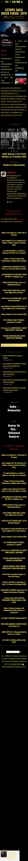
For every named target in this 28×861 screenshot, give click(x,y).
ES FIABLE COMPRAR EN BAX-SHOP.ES (14, 618)
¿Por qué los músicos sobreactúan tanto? (14, 641)
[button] (25, 345)
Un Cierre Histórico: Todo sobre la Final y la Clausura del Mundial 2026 (14, 583)
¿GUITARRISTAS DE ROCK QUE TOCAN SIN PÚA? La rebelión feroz (14, 275)
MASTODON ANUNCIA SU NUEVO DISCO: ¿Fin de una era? (14, 625)
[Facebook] (7, 202)
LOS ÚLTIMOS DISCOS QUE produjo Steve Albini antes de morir (14, 291)
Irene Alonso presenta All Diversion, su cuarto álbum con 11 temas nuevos (14, 307)
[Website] (11, 202)
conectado (21, 219)
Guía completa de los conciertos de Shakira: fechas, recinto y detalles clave (14, 242)
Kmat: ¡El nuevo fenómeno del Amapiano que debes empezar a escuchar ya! (14, 610)
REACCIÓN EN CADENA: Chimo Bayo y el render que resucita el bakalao (14, 591)
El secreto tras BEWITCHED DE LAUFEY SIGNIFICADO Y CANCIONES (14, 329)
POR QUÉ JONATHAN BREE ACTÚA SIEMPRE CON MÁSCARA (14, 337)
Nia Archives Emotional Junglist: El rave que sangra (14, 575)
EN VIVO (4, 18)
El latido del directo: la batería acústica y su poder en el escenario (14, 251)
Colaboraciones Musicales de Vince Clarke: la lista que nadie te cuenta (14, 267)
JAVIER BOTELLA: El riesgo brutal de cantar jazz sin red (14, 633)
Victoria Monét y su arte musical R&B (14, 314)
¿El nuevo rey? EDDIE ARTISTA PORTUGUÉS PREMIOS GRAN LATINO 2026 (14, 600)
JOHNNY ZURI (10, 16)
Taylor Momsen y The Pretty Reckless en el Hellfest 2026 (14, 155)
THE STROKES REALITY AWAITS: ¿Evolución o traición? (14, 321)
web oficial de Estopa (20, 75)
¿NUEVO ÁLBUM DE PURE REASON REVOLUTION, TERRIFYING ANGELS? (14, 567)
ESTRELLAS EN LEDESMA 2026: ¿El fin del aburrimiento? (14, 299)
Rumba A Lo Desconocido (14, 164)
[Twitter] (9, 202)
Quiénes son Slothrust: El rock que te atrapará (14, 233)
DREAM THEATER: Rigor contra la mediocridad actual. (14, 283)
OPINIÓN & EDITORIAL (11, 18)
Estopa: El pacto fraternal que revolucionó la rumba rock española (14, 259)
